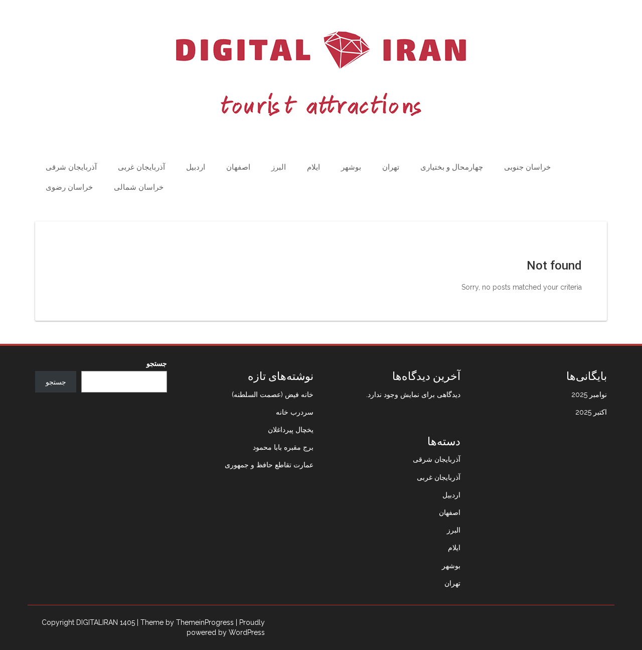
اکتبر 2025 (591, 412)
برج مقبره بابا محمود (283, 447)
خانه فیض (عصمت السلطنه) (272, 395)
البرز (278, 167)
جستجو (156, 363)
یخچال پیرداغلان (290, 430)
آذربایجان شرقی (71, 167)
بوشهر (351, 167)
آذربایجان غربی (141, 167)
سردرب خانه (294, 412)
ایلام (313, 167)
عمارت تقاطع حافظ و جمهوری (269, 465)
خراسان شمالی (139, 187)
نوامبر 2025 (589, 395)
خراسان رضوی (69, 187)
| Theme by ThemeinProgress (185, 622)
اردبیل (195, 167)
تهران (390, 167)
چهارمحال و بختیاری (451, 167)
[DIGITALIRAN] (321, 74)
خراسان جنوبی (527, 167)
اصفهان (238, 167)
